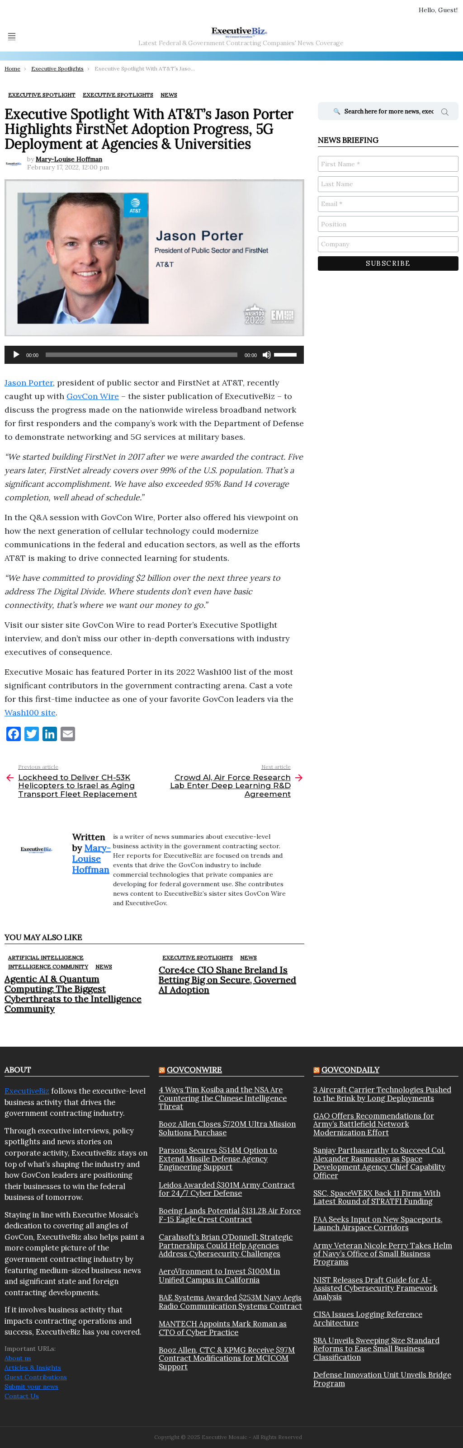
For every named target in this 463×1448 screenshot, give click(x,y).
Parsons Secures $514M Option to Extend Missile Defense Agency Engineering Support (218, 1158)
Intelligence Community (48, 966)
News (103, 966)
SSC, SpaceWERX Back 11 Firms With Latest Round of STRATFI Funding (376, 1197)
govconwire (194, 1070)
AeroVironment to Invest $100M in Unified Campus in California (219, 1275)
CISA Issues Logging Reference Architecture (367, 1318)
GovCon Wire (92, 396)
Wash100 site (30, 712)
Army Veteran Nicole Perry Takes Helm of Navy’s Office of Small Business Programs (382, 1253)
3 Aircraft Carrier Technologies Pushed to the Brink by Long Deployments (382, 1094)
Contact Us (22, 1396)
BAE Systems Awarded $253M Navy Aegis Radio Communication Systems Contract (230, 1301)
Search (445, 113)
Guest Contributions (36, 1377)
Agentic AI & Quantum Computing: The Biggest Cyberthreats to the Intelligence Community (73, 993)
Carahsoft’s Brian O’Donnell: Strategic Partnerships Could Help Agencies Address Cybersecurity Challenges (226, 1245)
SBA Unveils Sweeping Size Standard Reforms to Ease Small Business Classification (376, 1348)
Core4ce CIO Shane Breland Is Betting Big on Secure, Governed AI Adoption (227, 979)
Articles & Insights (33, 1367)
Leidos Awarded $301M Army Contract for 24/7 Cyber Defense (227, 1189)
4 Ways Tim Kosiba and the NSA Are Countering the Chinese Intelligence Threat (223, 1098)
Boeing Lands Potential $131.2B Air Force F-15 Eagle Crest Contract (230, 1215)
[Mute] (266, 354)
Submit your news (31, 1386)
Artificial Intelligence (46, 957)
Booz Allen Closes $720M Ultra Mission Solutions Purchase (227, 1128)
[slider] (286, 354)
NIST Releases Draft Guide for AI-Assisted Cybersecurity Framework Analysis (375, 1288)
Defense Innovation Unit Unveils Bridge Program (382, 1379)
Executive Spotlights (197, 957)
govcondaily (350, 1070)
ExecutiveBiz (27, 1090)
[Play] (16, 354)
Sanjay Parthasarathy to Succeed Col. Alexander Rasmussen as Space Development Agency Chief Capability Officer (379, 1163)
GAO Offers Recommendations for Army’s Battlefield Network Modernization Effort (373, 1124)
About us (18, 1358)
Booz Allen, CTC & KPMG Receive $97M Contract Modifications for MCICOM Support (227, 1358)
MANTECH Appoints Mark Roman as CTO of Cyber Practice (223, 1328)
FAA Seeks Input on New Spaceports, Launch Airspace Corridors (378, 1223)
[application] (154, 355)
